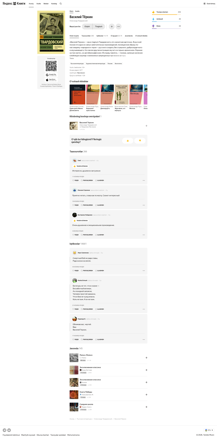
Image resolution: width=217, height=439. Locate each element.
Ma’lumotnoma (73, 435)
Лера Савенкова (83, 253)
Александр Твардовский (78, 21)
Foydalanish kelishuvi (11, 435)
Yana (72, 58)
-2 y (97, 160)
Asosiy (31, 4)
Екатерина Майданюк (85, 215)
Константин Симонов (123, 106)
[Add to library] (146, 126)
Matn (71, 11)
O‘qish (87, 26)
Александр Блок (106, 106)
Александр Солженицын (79, 106)
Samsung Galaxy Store (54, 84)
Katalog (54, 4)
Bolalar (46, 4)
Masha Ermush (82, 280)
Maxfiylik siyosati (28, 435)
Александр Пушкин (93, 106)
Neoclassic (81, 73)
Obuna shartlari (43, 435)
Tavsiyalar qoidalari (58, 435)
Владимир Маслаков (88, 127)
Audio (39, 4)
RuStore (44, 84)
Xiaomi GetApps (57, 86)
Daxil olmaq (211, 4)
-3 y (106, 190)
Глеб (79, 160)
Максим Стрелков (84, 190)
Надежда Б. (82, 319)
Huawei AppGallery (46, 86)
